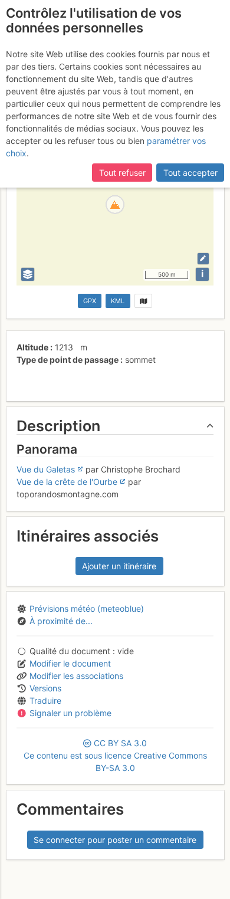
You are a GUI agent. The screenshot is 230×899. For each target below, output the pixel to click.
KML (117, 301)
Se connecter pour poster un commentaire (115, 840)
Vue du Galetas (46, 469)
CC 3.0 (115, 755)
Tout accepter (190, 173)
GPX (89, 301)
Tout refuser (122, 173)
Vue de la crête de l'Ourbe (67, 482)
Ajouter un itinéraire (119, 566)
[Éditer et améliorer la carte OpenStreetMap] (203, 258)
